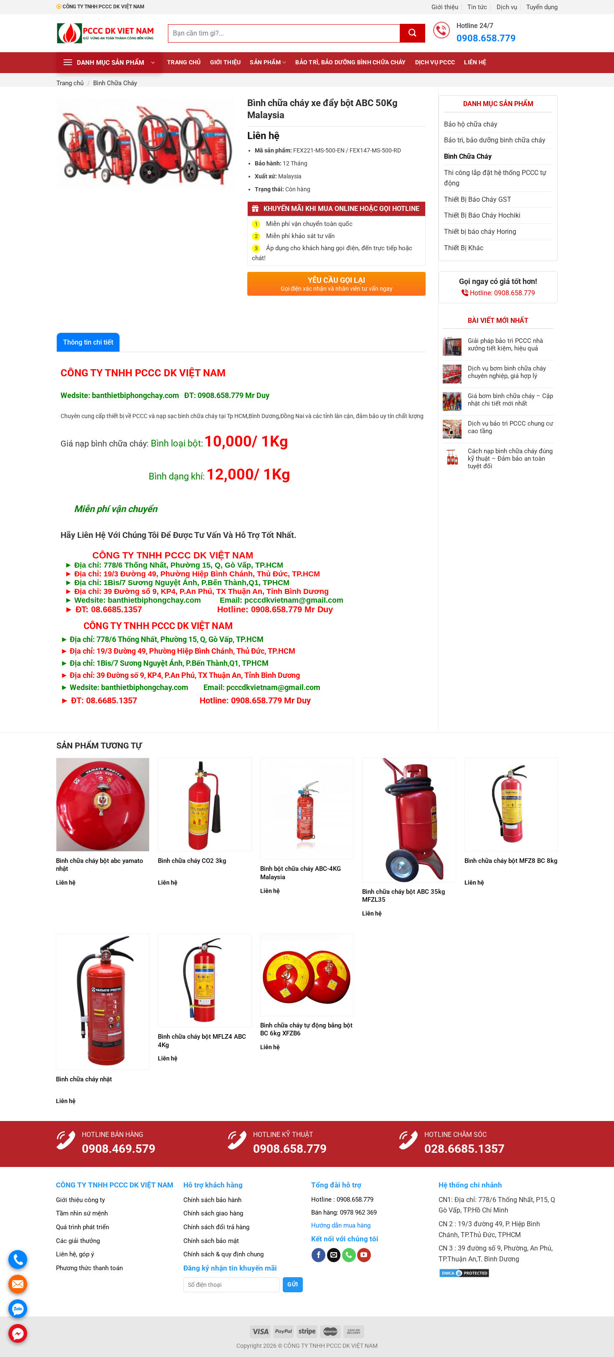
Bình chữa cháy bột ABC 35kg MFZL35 (403, 896)
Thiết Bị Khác (463, 248)
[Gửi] (412, 33)
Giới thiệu (444, 7)
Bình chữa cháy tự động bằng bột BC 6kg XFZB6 (306, 1029)
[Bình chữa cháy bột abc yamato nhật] (103, 804)
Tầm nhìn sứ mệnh (82, 1213)
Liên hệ (475, 62)
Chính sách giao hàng (213, 1213)
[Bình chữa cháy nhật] (103, 1001)
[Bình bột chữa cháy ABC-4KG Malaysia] (307, 809)
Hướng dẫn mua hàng (340, 1225)
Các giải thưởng (78, 1241)
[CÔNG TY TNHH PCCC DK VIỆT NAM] (105, 33)
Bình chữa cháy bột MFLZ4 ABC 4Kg (202, 1041)
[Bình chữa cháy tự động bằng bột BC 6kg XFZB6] (307, 975)
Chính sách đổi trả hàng (216, 1227)
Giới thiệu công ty (80, 1200)
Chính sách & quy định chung (223, 1254)
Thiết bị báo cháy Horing (480, 232)
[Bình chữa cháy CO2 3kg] (204, 804)
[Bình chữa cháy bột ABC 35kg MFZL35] (409, 820)
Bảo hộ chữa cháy (470, 124)
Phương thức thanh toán (89, 1268)
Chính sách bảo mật (211, 1241)
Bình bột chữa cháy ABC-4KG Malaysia (300, 873)
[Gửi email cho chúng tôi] (334, 1255)
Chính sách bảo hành (212, 1200)
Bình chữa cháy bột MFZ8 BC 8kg (511, 861)
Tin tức (477, 7)
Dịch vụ (507, 7)
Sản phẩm (265, 62)
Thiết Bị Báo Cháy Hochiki (482, 215)
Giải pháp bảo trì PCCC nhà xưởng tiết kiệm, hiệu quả (505, 344)
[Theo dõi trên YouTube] (364, 1255)
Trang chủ (184, 62)
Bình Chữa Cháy (115, 83)
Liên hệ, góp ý (75, 1254)
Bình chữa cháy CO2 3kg (192, 861)
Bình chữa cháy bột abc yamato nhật (99, 865)
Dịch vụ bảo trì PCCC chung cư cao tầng (510, 427)
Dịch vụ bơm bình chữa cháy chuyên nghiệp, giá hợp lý (507, 372)
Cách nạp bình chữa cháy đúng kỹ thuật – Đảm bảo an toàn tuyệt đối (510, 458)
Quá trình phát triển (82, 1227)
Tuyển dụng (542, 7)
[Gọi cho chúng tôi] (349, 1255)
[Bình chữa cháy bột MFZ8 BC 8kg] (511, 804)
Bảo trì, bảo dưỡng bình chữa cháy (350, 62)
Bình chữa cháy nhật (84, 1079)
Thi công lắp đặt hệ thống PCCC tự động (495, 178)
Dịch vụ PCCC (435, 62)
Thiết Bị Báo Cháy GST (477, 199)
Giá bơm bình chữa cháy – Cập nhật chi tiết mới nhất (510, 399)
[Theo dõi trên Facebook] (318, 1255)
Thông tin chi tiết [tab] (88, 342)
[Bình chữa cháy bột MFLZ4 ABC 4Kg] (204, 980)
